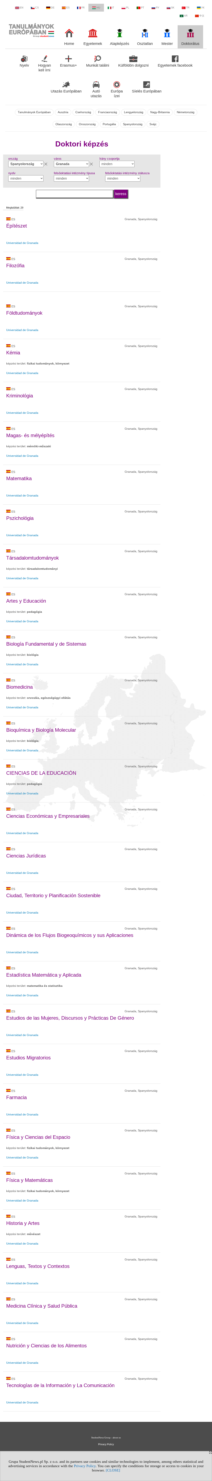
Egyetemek (92, 44)
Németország (185, 112)
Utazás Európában (66, 91)
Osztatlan (145, 44)
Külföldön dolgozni (133, 65)
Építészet (16, 226)
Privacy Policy (85, 1466)
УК (202, 7)
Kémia (13, 352)
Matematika (19, 478)
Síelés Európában (146, 91)
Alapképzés (119, 44)
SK (172, 7)
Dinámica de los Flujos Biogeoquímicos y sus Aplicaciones (69, 935)
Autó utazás (96, 93)
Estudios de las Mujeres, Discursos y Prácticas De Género (70, 1018)
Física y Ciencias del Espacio (38, 1137)
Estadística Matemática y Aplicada (43, 975)
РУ (157, 7)
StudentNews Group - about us (106, 1437)
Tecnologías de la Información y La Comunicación (60, 1385)
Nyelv (24, 65)
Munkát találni (97, 65)
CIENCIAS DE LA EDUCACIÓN (41, 773)
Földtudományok (24, 313)
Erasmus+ (68, 65)
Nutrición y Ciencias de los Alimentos (46, 1345)
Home (69, 44)
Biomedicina (19, 687)
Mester (167, 44)
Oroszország (87, 124)
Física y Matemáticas (29, 1180)
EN (21, 7)
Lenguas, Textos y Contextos (38, 1266)
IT (113, 7)
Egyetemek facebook (175, 65)
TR (187, 7)
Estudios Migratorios (28, 1057)
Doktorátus (190, 44)
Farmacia (16, 1097)
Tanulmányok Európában (34, 112)
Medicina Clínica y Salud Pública (41, 1306)
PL (127, 7)
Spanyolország (132, 124)
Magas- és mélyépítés (30, 435)
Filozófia (15, 265)
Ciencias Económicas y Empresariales (48, 816)
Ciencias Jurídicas (26, 856)
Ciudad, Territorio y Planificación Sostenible (53, 895)
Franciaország (107, 112)
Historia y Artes (23, 1223)
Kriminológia (19, 395)
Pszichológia (20, 518)
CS (37, 7)
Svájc (153, 124)
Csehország (83, 112)
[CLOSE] (113, 1470)
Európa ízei (117, 93)
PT (142, 7)
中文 (201, 15)
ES (68, 7)
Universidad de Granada (22, 243)
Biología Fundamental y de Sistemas (46, 644)
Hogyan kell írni (44, 67)
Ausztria (63, 112)
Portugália (109, 124)
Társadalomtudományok (32, 558)
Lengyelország (133, 112)
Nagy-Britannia (160, 112)
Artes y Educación (26, 601)
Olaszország (63, 124)
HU (98, 7)
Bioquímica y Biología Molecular (41, 730)
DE (52, 7)
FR (83, 7)
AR (186, 15)
